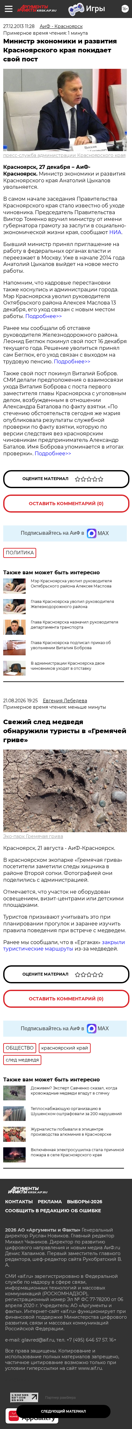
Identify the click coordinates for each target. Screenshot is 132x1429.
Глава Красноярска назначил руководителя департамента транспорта (74, 625)
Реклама (50, 1202)
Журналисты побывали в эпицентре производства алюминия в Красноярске (71, 1132)
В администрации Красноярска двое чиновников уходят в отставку (67, 666)
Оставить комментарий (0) (66, 503)
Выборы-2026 (84, 1202)
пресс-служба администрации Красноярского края (64, 155)
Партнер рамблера (60, 1397)
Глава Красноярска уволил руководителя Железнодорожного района (72, 604)
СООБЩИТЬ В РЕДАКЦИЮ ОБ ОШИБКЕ (53, 1211)
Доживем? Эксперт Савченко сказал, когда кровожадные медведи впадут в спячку (74, 1091)
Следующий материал (63, 1411)
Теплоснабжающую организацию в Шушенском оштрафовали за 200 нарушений (76, 1111)
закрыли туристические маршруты (64, 945)
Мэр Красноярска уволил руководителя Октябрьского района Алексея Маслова (71, 583)
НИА (115, 232)
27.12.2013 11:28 (19, 26)
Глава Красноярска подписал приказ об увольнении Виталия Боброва (71, 645)
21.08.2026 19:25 (20, 701)
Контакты (19, 1202)
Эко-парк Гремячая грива (33, 836)
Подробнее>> (43, 316)
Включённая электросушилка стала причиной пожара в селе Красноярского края (77, 1152)
